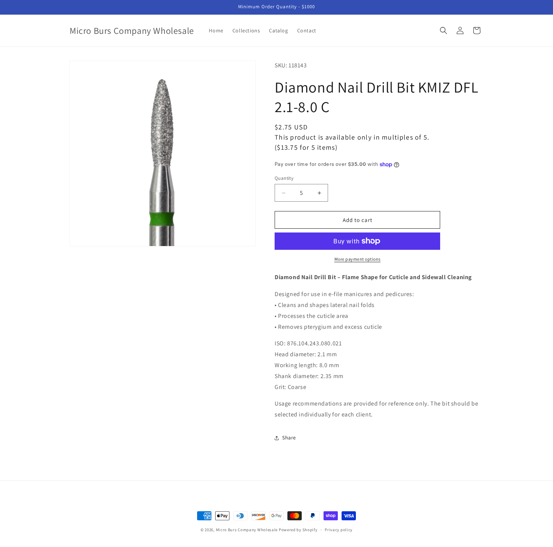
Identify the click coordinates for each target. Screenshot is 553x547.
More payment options (357, 259)
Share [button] (289, 437)
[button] (443, 30)
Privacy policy (338, 529)
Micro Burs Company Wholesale (247, 529)
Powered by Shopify (298, 529)
